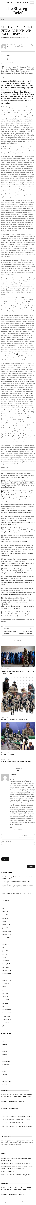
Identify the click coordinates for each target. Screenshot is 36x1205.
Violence (5, 1084)
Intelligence (6, 1058)
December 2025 (7, 931)
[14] (17, 464)
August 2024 (6, 983)
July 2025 (5, 947)
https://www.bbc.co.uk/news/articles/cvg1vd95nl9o (16, 532)
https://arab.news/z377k (21, 477)
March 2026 (6, 921)
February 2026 (6, 924)
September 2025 (7, 941)
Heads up (5, 1054)
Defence (5, 1044)
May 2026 (5, 915)
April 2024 (5, 996)
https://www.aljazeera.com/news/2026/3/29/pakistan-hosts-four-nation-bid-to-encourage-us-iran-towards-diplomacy (17, 499)
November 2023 (7, 1013)
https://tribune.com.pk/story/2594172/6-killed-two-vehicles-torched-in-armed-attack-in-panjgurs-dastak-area (17, 512)
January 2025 (6, 967)
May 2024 (5, 993)
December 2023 (7, 1009)
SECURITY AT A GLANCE (9, 755)
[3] (33, 320)
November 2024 (7, 974)
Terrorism (5, 1078)
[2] (31, 268)
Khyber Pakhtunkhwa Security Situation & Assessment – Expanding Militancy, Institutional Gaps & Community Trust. (18, 886)
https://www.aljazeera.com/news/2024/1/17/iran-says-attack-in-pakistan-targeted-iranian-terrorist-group (17, 564)
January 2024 (6, 1006)
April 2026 (5, 918)
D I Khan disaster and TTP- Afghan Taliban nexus (16, 761)
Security (5, 1074)
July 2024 (5, 987)
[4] (5, 334)
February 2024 (6, 1003)
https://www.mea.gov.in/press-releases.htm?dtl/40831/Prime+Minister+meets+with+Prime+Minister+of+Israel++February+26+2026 (18, 522)
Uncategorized (7, 1081)
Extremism (5, 1048)
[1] (8, 103)
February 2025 (6, 964)
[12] (32, 394)
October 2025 (6, 938)
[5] (23, 348)
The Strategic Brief (18, 10)
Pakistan (5, 1068)
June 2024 (5, 990)
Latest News (6, 1064)
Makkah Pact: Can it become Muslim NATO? (21, 1116)
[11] (13, 392)
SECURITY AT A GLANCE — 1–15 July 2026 (21, 1119)
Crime (4, 1041)
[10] (28, 382)
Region (4, 1071)
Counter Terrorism (15, 37)
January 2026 (6, 928)
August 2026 (6, 905)
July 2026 (5, 908)
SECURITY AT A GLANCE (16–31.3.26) (25, 632)
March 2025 (6, 960)
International (6, 1061)
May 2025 (5, 954)
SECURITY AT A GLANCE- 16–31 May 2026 (21, 1126)
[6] (17, 354)
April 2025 (5, 957)
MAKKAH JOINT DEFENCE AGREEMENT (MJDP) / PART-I (17, 893)
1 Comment (10, 62)
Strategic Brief (5, 37)
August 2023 (6, 1023)
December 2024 (7, 970)
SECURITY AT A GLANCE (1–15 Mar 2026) (14, 720)
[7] (5, 360)
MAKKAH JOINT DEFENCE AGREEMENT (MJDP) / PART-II (17, 882)
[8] (19, 369)
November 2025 (7, 934)
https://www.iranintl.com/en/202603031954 (14, 542)
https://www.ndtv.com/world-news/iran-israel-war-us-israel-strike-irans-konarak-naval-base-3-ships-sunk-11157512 (18, 593)
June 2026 (5, 911)
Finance (5, 1051)
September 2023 (7, 1019)
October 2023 (6, 1016)
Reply (11, 827)
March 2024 (6, 1000)
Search (31, 866)
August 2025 (6, 944)
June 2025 (5, 951)
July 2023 (5, 1026)
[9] (2, 559)
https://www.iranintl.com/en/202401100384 (14, 573)
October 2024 (6, 977)
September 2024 (7, 980)
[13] (8, 404)
